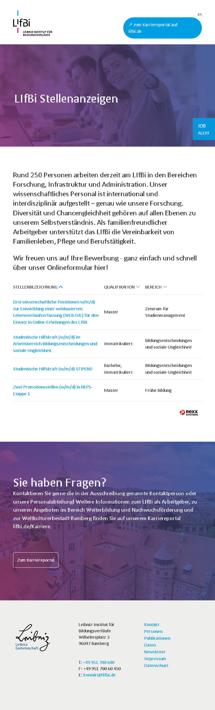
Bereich (153, 286)
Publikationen (157, 638)
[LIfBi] (32, 34)
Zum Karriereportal (35, 559)
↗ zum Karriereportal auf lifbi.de (153, 28)
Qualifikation (119, 286)
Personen (153, 631)
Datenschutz (156, 665)
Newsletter (155, 651)
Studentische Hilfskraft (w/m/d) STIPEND (53, 368)
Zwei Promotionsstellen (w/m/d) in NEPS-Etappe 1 (53, 390)
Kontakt (151, 624)
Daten (150, 644)
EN (200, 14)
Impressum (155, 658)
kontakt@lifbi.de (99, 674)
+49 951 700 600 (98, 662)
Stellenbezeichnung (35, 286)
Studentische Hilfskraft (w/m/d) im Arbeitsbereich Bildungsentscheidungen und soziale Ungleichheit (55, 343)
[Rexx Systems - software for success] (189, 412)
